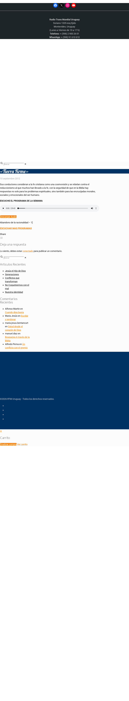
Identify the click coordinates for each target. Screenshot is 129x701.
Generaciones (12, 274)
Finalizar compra (8, 444)
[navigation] (64, 437)
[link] (25, 164)
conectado (28, 251)
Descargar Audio (8, 216)
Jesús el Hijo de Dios (15, 271)
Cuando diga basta (14, 312)
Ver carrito (22, 444)
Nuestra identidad (14, 292)
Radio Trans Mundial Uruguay (31, 661)
